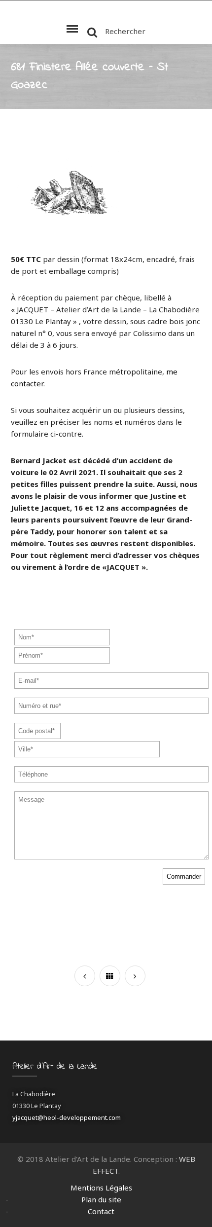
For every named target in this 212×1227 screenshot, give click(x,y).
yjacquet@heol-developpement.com (66, 1117)
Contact (101, 1211)
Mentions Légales (101, 1187)
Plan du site (101, 1199)
